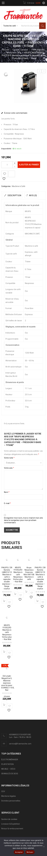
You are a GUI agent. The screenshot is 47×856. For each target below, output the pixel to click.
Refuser (30, 852)
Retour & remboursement (12, 829)
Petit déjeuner (38, 49)
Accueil (5, 49)
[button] (4, 600)
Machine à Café (13, 52)
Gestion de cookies (9, 819)
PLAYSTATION (7, 764)
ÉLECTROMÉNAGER (9, 760)
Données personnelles (10, 801)
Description (14, 195)
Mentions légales (8, 796)
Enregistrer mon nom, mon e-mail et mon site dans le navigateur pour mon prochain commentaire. (23, 520)
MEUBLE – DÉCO (8, 769)
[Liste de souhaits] (4, 174)
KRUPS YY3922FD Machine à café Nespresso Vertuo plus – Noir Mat (18, 575)
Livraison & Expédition (10, 824)
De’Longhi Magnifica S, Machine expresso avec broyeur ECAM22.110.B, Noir (7, 683)
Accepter (19, 852)
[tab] (13, 195)
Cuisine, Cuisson (20, 49)
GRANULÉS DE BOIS (9, 774)
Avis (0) (33, 195)
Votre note (9, 458)
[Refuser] (43, 846)
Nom (6, 492)
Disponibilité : (6, 149)
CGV (3, 791)
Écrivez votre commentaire (15, 113)
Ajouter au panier (29, 164)
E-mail (7, 503)
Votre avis (9, 468)
